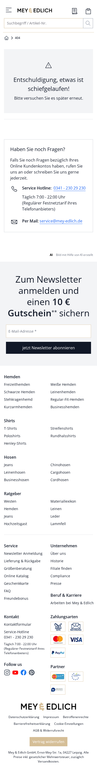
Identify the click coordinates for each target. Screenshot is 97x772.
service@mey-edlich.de (61, 221)
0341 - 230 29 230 (69, 188)
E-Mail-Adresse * (22, 331)
